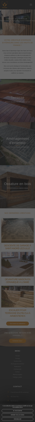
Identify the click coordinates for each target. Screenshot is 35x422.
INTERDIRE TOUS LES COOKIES (17, 414)
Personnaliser (17, 419)
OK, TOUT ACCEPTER (17, 410)
